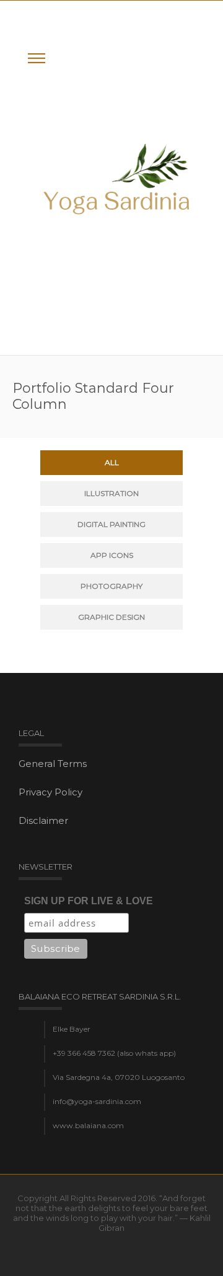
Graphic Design (111, 617)
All (112, 462)
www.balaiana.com (88, 1125)
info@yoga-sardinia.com (97, 1101)
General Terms (53, 763)
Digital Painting (111, 524)
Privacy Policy (50, 792)
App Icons (111, 555)
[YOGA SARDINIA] (117, 178)
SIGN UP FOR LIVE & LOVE (88, 901)
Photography (111, 586)
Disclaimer (43, 820)
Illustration (111, 493)
